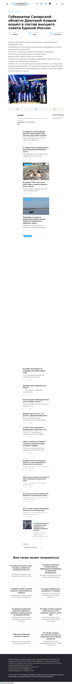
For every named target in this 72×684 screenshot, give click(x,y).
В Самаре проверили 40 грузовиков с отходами (50, 590)
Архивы (26, 544)
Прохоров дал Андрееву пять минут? (34, 386)
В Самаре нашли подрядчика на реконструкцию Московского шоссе (35, 149)
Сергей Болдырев (24, 676)
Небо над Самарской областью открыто (21, 635)
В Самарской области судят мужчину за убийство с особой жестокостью (21, 568)
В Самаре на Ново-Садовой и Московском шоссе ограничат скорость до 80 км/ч (50, 612)
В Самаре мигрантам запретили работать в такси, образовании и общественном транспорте (34, 462)
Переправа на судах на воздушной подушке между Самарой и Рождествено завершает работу (34, 220)
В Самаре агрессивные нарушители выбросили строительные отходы (35, 494)
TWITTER (32, 122)
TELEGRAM (20, 122)
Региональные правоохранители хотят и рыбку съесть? (36, 400)
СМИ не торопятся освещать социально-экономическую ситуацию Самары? (34, 443)
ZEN (18, 124)
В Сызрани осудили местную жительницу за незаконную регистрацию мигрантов (50, 636)
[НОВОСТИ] (36, 179)
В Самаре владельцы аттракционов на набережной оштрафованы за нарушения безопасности (50, 569)
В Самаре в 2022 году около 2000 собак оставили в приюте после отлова (35, 184)
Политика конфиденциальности (42, 676)
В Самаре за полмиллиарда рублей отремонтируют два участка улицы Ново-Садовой (35, 133)
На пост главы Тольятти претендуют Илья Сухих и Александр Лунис (36, 509)
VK (26, 122)
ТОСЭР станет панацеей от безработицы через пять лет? (35, 428)
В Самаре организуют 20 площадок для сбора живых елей (34, 371)
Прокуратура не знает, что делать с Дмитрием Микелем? (35, 414)
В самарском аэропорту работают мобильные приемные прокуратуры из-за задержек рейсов (21, 612)
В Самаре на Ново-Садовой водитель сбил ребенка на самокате (21, 591)
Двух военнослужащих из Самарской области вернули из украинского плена (36, 478)
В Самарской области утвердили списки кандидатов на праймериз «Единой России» (41, 527)
